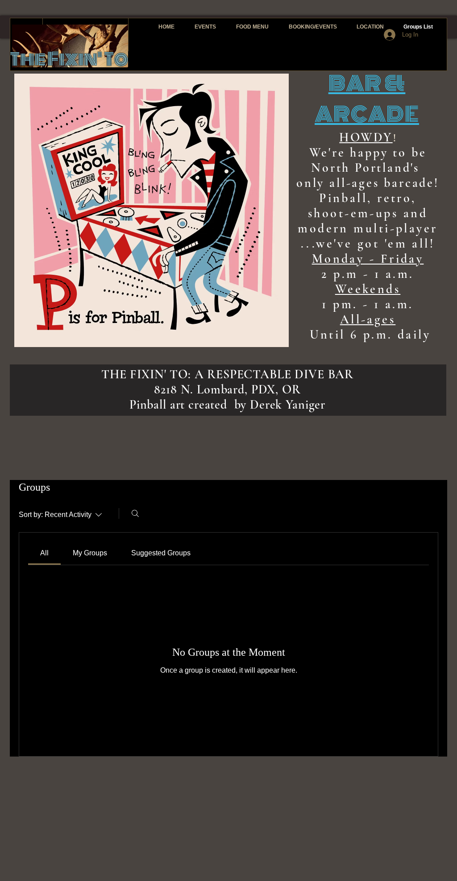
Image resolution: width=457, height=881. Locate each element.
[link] (44, 553)
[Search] (135, 513)
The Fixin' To (69, 59)
